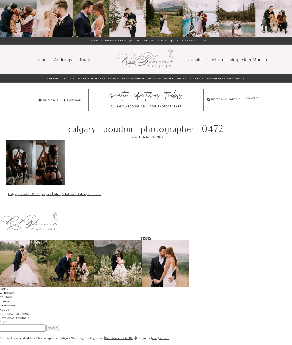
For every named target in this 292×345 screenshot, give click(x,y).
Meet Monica (254, 59)
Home (41, 59)
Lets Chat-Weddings (15, 314)
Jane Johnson (160, 338)
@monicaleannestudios (188, 40)
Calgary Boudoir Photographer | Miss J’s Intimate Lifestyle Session (54, 194)
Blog (4, 322)
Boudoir (86, 59)
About (5, 309)
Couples (196, 59)
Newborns (216, 59)
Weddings (62, 59)
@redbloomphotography (148, 40)
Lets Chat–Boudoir (14, 318)
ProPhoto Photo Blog (120, 338)
